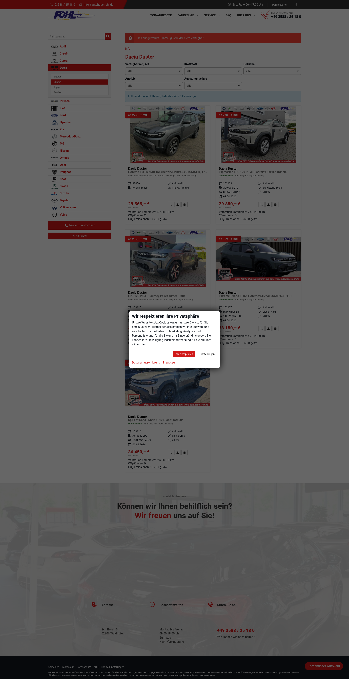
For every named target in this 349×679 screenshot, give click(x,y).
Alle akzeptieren (184, 354)
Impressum (170, 362)
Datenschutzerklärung (146, 362)
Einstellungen (207, 354)
